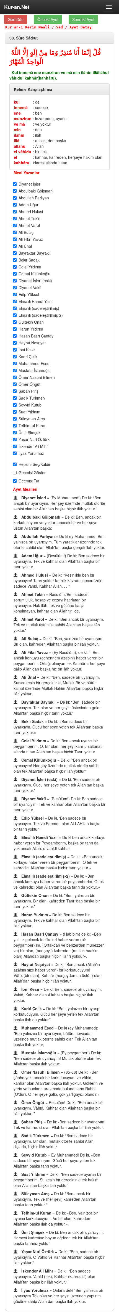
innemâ (21, 107)
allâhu (19, 146)
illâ (16, 140)
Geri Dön (16, 19)
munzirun (23, 118)
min (17, 129)
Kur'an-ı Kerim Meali (27, 27)
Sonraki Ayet (83, 19)
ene (17, 113)
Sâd (59, 27)
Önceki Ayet (47, 19)
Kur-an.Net (16, 6)
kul (17, 102)
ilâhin (19, 135)
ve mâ (19, 124)
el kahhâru (21, 159)
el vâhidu (22, 151)
